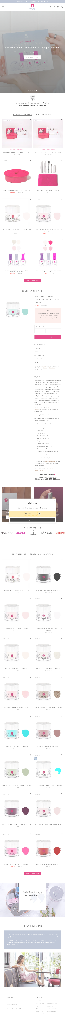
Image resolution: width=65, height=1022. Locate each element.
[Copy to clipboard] (39, 513)
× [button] (54, 500)
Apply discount (33, 520)
